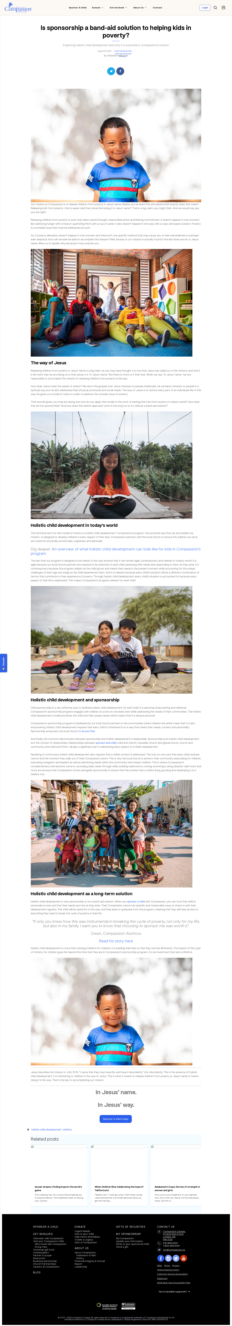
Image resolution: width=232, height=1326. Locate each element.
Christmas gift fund (43, 1249)
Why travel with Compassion (50, 1243)
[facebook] (160, 1258)
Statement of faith (86, 1255)
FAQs (159, 1265)
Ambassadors (41, 1252)
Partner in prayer (42, 1255)
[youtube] (183, 1258)
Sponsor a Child (45, 1226)
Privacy (176, 1265)
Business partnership (45, 1261)
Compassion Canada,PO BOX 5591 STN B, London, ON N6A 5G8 (174, 1235)
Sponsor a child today (115, 1119)
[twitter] (176, 1258)
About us (138, 7)
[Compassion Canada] (18, 8)
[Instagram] (168, 1258)
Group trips (41, 1246)
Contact (157, 7)
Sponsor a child (77, 7)
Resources (39, 1258)
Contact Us (166, 1226)
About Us (82, 1248)
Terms (167, 1265)
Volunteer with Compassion (48, 1238)
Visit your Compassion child (48, 1241)
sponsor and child (106, 742)
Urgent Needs (82, 1231)
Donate (80, 1226)
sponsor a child (136, 901)
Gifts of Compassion (86, 1242)
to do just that (86, 731)
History (80, 1258)
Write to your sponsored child (132, 1243)
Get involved (117, 7)
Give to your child (84, 1233)
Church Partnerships (44, 1263)
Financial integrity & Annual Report (90, 1262)
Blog (37, 1272)
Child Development (123, 51)
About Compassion (85, 1252)
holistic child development (46, 1129)
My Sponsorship (128, 1234)
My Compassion (125, 1238)
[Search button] (215, 7)
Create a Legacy (84, 1239)
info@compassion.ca (174, 1249)
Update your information (129, 1241)
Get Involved (43, 1234)
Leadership (81, 1266)
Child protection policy (168, 1269)
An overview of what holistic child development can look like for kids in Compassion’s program (116, 551)
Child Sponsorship (123, 53)
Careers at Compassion (46, 1266)
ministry (67, 1129)
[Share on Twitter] (111, 71)
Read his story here (116, 940)
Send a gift (122, 1246)
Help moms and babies (87, 1236)
